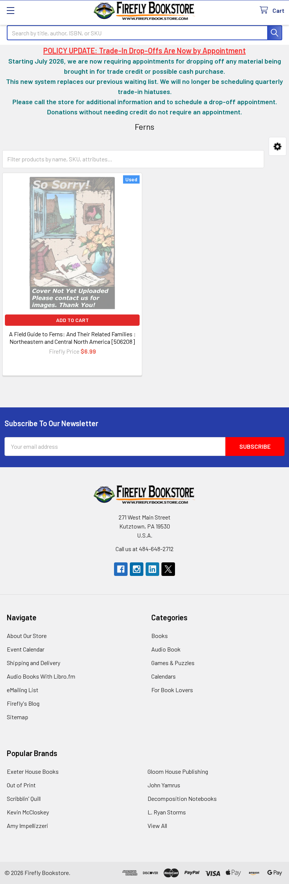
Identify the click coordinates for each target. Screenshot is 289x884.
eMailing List (22, 689)
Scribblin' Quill (24, 798)
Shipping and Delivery (33, 662)
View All (157, 825)
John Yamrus (164, 784)
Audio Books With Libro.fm (41, 676)
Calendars (163, 676)
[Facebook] (121, 569)
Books (159, 635)
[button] (277, 146)
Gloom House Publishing (178, 771)
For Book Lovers (172, 689)
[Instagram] (136, 569)
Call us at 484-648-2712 (144, 548)
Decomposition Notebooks (182, 798)
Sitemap (17, 716)
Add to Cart (72, 320)
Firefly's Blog (23, 703)
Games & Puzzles (173, 662)
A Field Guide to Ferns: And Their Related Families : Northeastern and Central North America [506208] (72, 337)
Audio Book (166, 649)
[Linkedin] (152, 569)
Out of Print (21, 784)
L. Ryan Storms (167, 812)
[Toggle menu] (10, 10)
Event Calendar (25, 649)
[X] (168, 569)
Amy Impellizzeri (27, 825)
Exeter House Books (33, 771)
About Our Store (27, 635)
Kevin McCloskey (28, 812)
